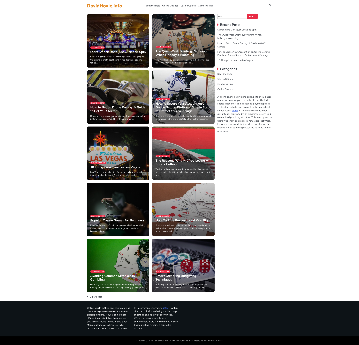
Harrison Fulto (96, 67)
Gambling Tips (205, 5)
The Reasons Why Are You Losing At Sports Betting (182, 162)
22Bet (166, 308)
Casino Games (188, 5)
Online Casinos (170, 5)
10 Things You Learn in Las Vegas (115, 167)
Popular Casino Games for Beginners (117, 220)
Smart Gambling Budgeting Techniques (176, 277)
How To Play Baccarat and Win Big (182, 220)
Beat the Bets (153, 5)
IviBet (235, 110)
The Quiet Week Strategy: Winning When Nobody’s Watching (181, 53)
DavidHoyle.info (104, 5)
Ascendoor (194, 340)
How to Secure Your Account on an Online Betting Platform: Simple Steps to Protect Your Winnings (183, 107)
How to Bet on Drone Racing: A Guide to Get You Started (117, 109)
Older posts (96, 296)
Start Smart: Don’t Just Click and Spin (118, 52)
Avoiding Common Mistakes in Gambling (112, 277)
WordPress (217, 340)
